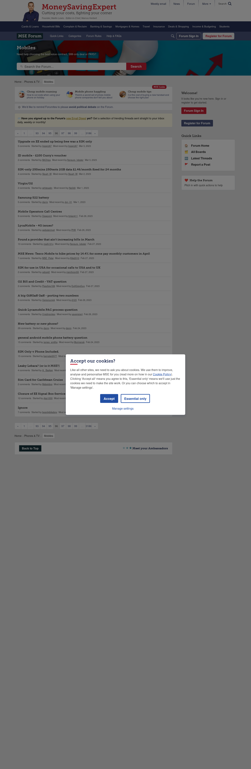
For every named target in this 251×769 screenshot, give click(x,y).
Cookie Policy (162, 374)
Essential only (135, 398)
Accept (109, 398)
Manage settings (123, 408)
